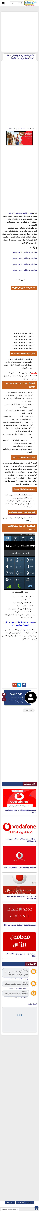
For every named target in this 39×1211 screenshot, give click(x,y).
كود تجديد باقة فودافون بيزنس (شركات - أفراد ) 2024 (21, 955)
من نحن (12, 1202)
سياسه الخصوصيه (29, 1202)
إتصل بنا (7, 1202)
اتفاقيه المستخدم (20, 1202)
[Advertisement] (19, 31)
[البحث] (12, 3)
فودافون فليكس (24, 630)
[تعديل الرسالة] (22, 697)
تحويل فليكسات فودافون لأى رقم (20, 213)
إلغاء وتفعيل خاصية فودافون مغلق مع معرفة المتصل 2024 (21, 897)
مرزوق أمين (24, 969)
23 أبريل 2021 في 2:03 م (15, 978)
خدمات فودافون (28, 710)
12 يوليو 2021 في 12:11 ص (15, 997)
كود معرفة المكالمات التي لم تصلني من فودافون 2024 (20, 811)
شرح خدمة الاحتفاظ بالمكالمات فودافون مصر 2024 (20, 925)
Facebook (24, 685)
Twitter (19, 685)
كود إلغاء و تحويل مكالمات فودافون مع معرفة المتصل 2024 (21, 840)
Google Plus (14, 685)
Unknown (25, 982)
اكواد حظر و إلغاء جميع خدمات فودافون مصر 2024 (20, 868)
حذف (24, 979)
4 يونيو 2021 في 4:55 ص (15, 988)
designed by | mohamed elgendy (10, 1209)
